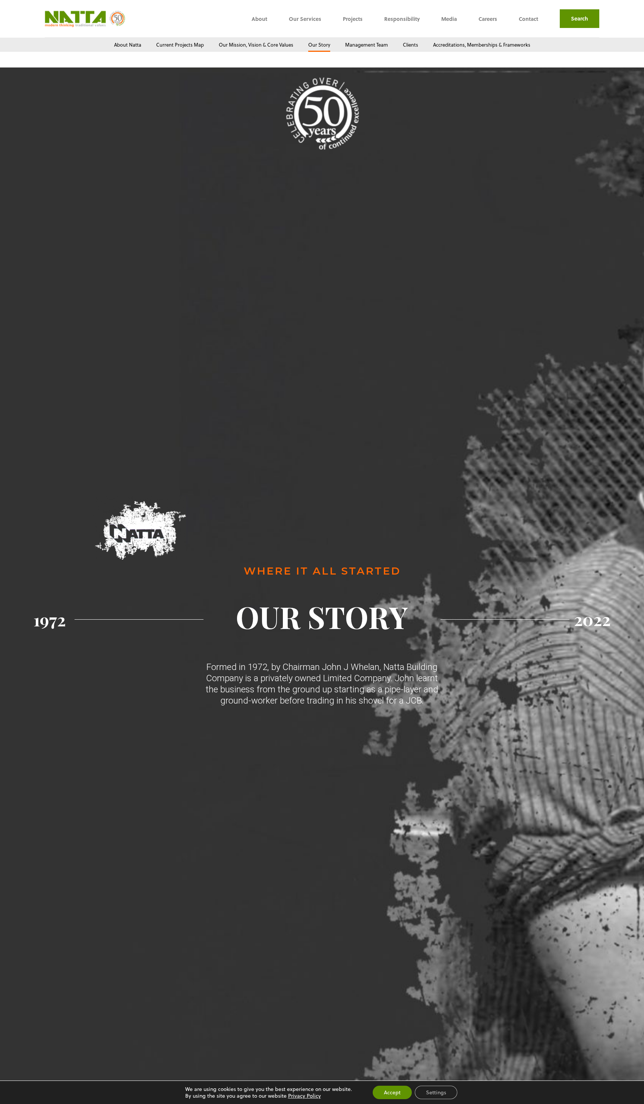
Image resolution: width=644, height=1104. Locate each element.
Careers (488, 19)
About (259, 19)
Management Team (366, 44)
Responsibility (402, 19)
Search (579, 18)
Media (449, 19)
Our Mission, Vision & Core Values (256, 44)
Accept (392, 1092)
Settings (436, 1092)
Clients (410, 44)
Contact (528, 19)
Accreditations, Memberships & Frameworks (481, 44)
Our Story (319, 44)
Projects (353, 19)
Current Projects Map (180, 44)
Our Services (305, 19)
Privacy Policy (304, 1096)
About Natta (127, 44)
